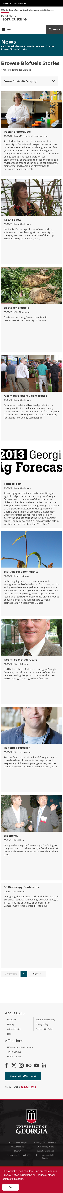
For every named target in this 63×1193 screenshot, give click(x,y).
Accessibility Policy (44, 1029)
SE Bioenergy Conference (22, 887)
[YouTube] (36, 1066)
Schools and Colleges (18, 1142)
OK (10, 1187)
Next (36, 973)
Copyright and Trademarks (45, 1142)
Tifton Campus (14, 1051)
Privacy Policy (42, 1024)
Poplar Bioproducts (17, 131)
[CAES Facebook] (6, 1066)
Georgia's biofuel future (20, 659)
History (10, 1024)
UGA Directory (17, 1146)
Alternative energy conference (25, 395)
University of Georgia (14, 3)
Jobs (9, 1033)
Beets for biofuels (16, 307)
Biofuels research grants (21, 571)
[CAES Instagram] (21, 1066)
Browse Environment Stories (38, 46)
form (20, 1179)
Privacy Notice (10, 1175)
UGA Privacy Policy (45, 1146)
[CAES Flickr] (28, 1066)
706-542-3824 (28, 1087)
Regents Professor (17, 747)
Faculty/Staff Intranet (23, 1076)
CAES (3, 46)
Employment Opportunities (18, 1154)
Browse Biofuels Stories (14, 49)
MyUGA (17, 1150)
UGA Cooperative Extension (20, 1047)
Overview (11, 1019)
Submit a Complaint (45, 1150)
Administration (14, 1029)
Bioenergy (11, 835)
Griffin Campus (14, 1056)
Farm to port (12, 483)
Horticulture (15, 46)
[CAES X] (14, 1066)
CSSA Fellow (12, 219)
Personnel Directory (45, 1019)
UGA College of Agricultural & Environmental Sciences (27, 10)
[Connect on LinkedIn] (44, 1066)
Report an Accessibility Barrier (45, 1156)
